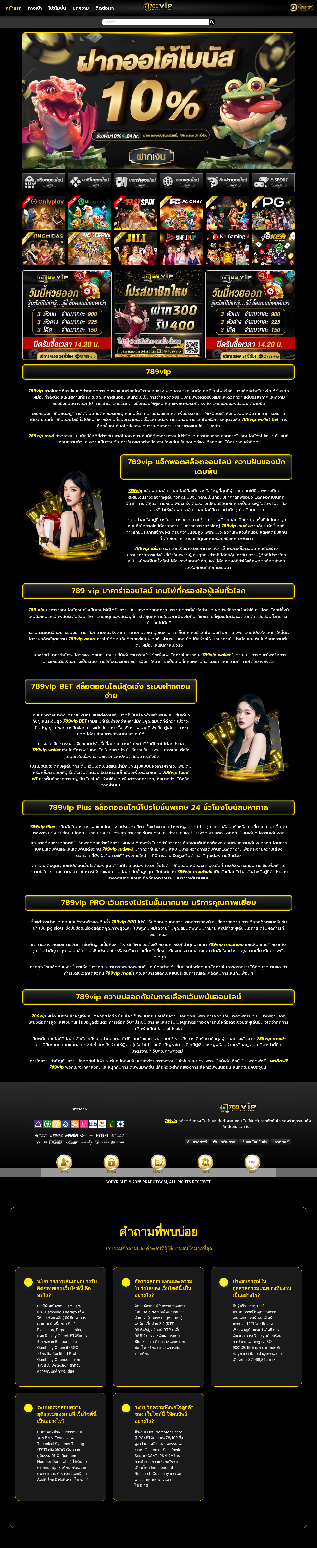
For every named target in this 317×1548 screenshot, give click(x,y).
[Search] (212, 22)
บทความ (81, 8)
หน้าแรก (14, 8)
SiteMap (79, 1109)
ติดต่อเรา (104, 8)
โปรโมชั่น (57, 8)
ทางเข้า (35, 8)
